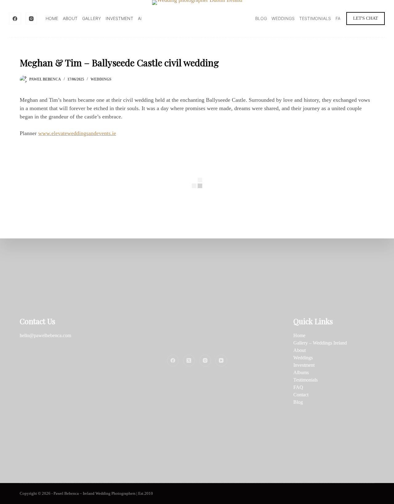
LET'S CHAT (365, 18)
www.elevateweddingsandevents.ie (77, 133)
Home (52, 18)
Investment (119, 18)
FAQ (340, 18)
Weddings (283, 18)
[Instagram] (31, 18)
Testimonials (315, 18)
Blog (261, 18)
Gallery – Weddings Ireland (320, 342)
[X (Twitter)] (189, 360)
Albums (301, 372)
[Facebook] (15, 18)
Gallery (91, 18)
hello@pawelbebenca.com (45, 335)
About (70, 18)
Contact (300, 394)
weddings (100, 79)
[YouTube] (221, 360)
